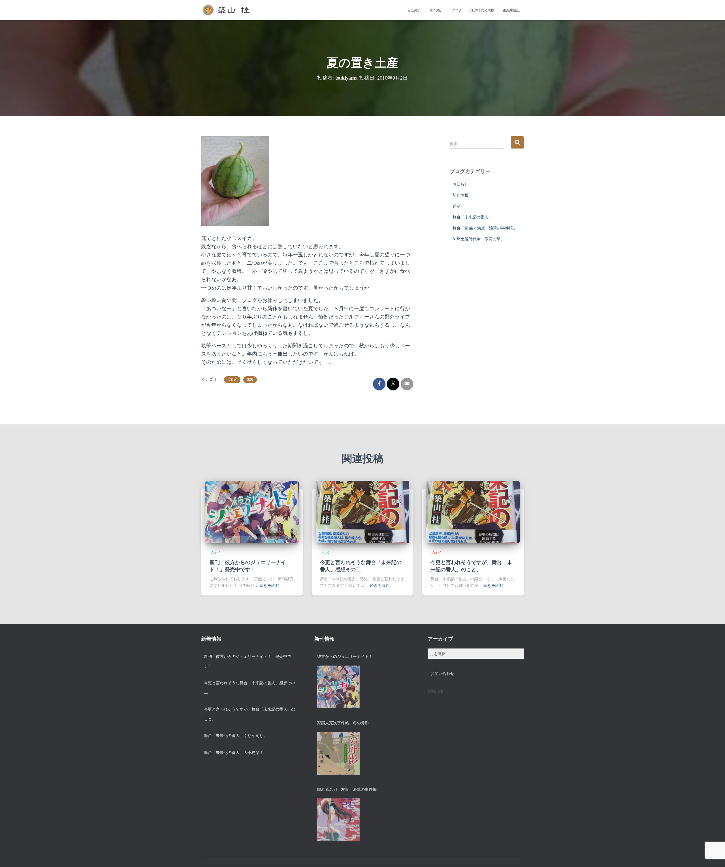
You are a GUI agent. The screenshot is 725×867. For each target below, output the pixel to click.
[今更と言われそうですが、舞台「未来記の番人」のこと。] (473, 511)
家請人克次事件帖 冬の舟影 (343, 723)
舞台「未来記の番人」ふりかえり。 (235, 735)
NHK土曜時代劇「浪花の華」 (478, 239)
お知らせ (460, 184)
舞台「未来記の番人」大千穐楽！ (233, 752)
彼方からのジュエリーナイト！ (345, 656)
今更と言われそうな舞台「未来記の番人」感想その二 (361, 565)
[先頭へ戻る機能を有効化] (714, 856)
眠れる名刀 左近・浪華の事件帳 (347, 789)
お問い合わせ (442, 673)
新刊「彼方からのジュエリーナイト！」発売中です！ (248, 565)
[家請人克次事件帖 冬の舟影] (338, 753)
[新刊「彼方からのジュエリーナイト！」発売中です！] (252, 511)
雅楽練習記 (511, 10)
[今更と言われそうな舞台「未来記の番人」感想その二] (362, 511)
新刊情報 (460, 195)
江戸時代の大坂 (482, 10)
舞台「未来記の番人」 (472, 217)
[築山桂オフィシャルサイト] (226, 10)
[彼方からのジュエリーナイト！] (338, 686)
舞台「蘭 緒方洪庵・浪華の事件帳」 (485, 228)
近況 (250, 379)
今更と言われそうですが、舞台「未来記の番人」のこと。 (471, 565)
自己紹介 (414, 10)
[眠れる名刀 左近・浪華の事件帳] (338, 819)
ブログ (457, 10)
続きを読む (269, 585)
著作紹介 (436, 10)
